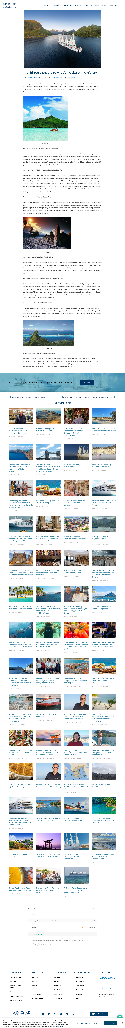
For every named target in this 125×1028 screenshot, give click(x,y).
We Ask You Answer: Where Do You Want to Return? (48, 819)
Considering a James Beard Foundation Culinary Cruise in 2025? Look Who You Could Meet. (76, 645)
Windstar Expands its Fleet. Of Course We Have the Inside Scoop (104, 503)
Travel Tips (78, 5)
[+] (56, 920)
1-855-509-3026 (106, 978)
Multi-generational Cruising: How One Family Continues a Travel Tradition (103, 856)
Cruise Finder (113, 5)
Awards (34, 981)
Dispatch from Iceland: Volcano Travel (101, 785)
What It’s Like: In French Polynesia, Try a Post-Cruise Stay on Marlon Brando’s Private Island (103, 717)
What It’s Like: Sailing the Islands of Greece (74, 466)
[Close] (122, 1023)
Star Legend (58, 998)
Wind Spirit (57, 986)
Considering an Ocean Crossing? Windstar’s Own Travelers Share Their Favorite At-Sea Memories (21, 504)
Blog (77, 998)
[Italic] (32, 921)
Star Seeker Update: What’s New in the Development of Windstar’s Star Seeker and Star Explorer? (20, 821)
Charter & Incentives (16, 1000)
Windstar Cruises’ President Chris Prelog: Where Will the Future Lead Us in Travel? (75, 716)
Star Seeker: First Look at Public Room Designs (74, 571)
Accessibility (80, 986)
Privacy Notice (59, 1026)
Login (95, 909)
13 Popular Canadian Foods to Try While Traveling (21, 785)
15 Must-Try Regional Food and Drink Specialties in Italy (20, 889)
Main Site (46, 5)
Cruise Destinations (16, 996)
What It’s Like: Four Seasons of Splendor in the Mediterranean (104, 429)
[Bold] (30, 921)
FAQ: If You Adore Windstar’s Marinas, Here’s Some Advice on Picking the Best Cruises (20, 539)
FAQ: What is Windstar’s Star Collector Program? (103, 607)
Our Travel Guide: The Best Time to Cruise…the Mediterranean (74, 856)
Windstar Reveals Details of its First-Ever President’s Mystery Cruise (76, 786)
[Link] (50, 921)
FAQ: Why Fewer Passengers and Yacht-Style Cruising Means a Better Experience (75, 890)
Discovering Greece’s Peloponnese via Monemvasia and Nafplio (76, 680)
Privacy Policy (80, 981)
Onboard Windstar (101, 5)
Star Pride (57, 990)
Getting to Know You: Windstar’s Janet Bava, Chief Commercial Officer (75, 752)
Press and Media (37, 998)
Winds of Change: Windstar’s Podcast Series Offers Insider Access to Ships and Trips (103, 644)
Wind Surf (57, 977)
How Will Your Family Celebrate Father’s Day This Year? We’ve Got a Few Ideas (20, 644)
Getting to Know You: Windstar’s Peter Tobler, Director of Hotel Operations (20, 430)
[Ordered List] (40, 921)
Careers (34, 986)
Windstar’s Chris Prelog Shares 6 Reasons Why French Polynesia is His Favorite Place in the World (21, 681)
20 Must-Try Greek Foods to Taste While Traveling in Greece (103, 680)
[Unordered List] (43, 921)
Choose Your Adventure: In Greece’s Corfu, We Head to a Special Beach (104, 820)
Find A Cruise (14, 992)
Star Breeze (58, 994)
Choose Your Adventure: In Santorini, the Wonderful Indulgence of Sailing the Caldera (19, 468)
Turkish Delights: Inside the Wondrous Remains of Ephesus (74, 503)
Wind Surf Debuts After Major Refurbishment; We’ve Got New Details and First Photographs (20, 717)
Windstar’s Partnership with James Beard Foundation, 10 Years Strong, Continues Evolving (75, 609)
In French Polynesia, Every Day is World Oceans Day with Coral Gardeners (48, 644)
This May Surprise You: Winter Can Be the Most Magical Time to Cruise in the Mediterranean (21, 572)
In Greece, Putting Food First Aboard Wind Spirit (47, 502)
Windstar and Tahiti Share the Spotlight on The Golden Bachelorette (104, 752)
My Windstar (14, 981)
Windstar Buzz (67, 5)
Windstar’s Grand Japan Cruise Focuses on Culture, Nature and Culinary (47, 752)
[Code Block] (48, 921)
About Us (35, 977)
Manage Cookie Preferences (88, 1023)
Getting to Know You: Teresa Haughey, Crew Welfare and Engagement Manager (47, 680)
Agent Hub (79, 977)
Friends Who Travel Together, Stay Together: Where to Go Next (48, 890)
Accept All (110, 1023)
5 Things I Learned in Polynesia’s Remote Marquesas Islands (100, 539)
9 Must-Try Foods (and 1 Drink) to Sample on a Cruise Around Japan (21, 752)
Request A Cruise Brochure (15, 986)
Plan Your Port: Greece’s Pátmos (18, 855)
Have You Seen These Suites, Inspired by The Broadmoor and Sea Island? (47, 539)
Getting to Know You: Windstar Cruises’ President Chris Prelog (48, 785)
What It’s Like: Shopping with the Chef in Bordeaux (103, 466)
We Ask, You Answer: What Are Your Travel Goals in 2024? (48, 855)
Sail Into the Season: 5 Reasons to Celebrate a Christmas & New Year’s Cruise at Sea (73, 431)
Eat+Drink (88, 5)
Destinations (56, 5)
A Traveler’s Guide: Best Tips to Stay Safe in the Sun (75, 819)
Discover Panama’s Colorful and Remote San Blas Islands (20, 607)
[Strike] (38, 921)
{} (53, 920)
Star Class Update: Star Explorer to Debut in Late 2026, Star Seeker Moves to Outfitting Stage (48, 609)
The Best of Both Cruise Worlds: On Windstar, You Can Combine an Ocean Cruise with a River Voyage (48, 468)
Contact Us (35, 990)
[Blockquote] (45, 921)
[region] (62, 1023)
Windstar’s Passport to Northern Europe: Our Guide (75, 538)
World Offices (36, 994)
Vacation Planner (15, 977)
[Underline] (35, 921)
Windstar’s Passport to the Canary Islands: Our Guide (47, 429)
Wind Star (57, 981)
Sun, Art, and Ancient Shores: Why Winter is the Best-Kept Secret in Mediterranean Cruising (103, 573)
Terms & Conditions (82, 990)
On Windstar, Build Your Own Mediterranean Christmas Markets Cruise (47, 572)
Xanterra (79, 994)
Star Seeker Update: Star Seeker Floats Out (46, 715)
